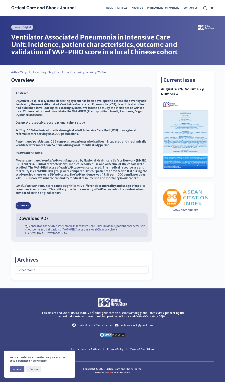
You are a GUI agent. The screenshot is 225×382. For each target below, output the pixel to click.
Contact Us (191, 7)
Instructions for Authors (163, 7)
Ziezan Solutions (122, 372)
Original (27, 27)
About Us (137, 7)
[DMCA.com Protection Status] (112, 334)
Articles (122, 7)
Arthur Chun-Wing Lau (75, 72)
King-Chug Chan (50, 72)
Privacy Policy (115, 349)
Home (109, 7)
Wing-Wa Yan (98, 72)
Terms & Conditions (142, 349)
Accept (17, 369)
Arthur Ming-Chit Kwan (25, 72)
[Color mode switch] (212, 8)
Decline (34, 369)
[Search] (205, 8)
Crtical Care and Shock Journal (43, 7)
